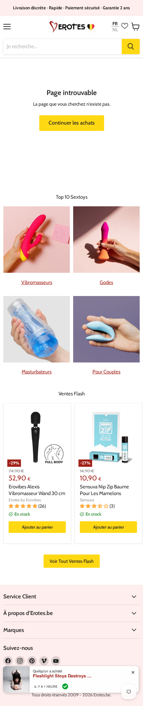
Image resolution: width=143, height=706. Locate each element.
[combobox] (62, 46)
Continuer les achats (72, 123)
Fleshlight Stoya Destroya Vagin (63, 675)
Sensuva (87, 499)
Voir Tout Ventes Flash (72, 561)
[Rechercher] (131, 46)
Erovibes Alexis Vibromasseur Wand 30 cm (37, 490)
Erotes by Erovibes (25, 499)
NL (115, 30)
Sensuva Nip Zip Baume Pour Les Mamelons (104, 490)
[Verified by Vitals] (65, 686)
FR (115, 23)
